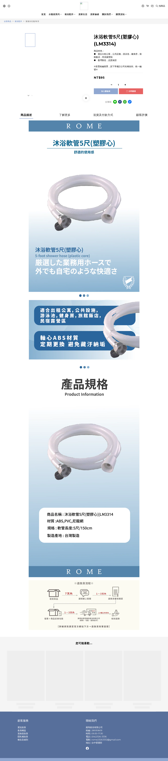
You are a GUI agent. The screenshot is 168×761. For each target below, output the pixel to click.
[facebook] (120, 102)
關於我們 (106, 14)
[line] (115, 102)
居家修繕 (94, 14)
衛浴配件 (69, 14)
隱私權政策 (23, 736)
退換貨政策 (23, 733)
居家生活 (82, 14)
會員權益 (22, 730)
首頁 (43, 14)
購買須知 (120, 14)
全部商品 (7, 21)
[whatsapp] (125, 102)
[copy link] (130, 102)
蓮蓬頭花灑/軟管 (32, 21)
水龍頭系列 (54, 14)
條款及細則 (23, 739)
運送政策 (22, 727)
